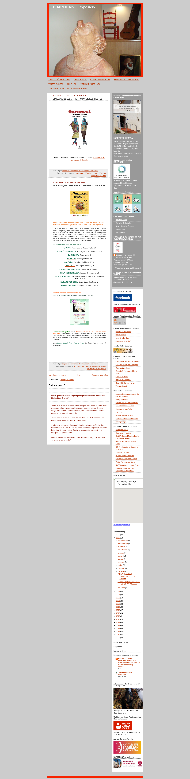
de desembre (123, 541)
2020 (118, 604)
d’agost (121, 553)
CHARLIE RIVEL (80, 80)
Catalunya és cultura (123, 433)
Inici (79, 375)
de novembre (123, 544)
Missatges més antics (100, 375)
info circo (119, 412)
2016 (118, 616)
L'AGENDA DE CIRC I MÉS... (91, 84)
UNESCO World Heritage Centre (128, 465)
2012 (118, 629)
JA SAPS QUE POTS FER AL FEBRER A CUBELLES (79, 185)
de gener (121, 588)
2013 (118, 625)
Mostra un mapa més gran (121, 524)
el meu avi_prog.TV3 (123, 341)
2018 (118, 610)
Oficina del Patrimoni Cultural (126, 459)
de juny (121, 559)
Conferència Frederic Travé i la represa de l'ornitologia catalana (129, 665)
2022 (118, 598)
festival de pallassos (123, 332)
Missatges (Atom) (67, 380)
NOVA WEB (122, 675)
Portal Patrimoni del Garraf (125, 462)
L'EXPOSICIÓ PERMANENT (59, 80)
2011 (118, 632)
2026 (118, 535)
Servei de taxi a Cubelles (125, 226)
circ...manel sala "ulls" (124, 409)
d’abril (120, 565)
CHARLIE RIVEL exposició (74, 7)
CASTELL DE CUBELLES (100, 80)
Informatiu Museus (123, 452)
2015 (118, 619)
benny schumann (122, 399)
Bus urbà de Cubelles (124, 223)
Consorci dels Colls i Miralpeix (127, 365)
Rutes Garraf (120, 232)
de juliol (121, 556)
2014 (118, 622)
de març (121, 568)
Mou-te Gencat (121, 220)
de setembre (123, 550)
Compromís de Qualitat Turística (128, 362)
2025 (118, 538)
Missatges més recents (57, 375)
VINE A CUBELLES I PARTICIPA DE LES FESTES (77, 99)
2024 (118, 592)
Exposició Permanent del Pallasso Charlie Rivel (125, 256)
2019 (118, 607)
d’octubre (122, 547)
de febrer (121, 571)
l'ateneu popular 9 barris (124, 415)
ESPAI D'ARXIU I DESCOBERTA (126, 80)
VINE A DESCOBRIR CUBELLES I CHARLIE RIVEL (68, 88)
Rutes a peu (120, 229)
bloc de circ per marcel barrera (127, 403)
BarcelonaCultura (122, 430)
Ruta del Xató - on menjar (125, 383)
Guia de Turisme (122, 377)
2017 (118, 613)
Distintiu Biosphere (123, 368)
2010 (118, 635)
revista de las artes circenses (127, 419)
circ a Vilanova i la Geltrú (125, 406)
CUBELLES (71, 84)
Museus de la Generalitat (125, 456)
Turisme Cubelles (125, 673)
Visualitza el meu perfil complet (128, 268)
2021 (118, 601)
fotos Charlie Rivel (122, 338)
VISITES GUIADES (55, 84)
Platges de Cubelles (123, 380)
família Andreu (121, 335)
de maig (121, 562)
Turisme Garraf (121, 386)
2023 (118, 595)
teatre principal (121, 422)
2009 (118, 638)
